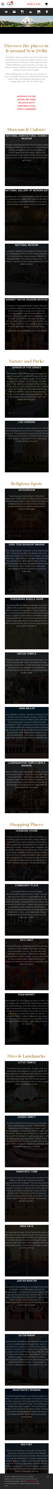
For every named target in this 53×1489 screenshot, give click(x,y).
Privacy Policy (31, 1481)
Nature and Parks (26, 99)
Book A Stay (34, 4)
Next (43, 21)
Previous (9, 21)
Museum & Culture (26, 96)
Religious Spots (26, 103)
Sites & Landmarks (26, 109)
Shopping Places (26, 106)
